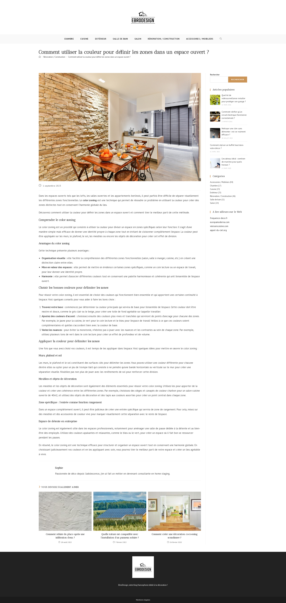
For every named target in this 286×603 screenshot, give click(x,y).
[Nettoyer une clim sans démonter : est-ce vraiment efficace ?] (215, 133)
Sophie (59, 467)
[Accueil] (40, 57)
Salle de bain (215, 199)
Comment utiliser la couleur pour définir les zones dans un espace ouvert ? (99, 57)
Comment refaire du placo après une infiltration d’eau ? (65, 536)
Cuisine (213, 189)
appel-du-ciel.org (218, 230)
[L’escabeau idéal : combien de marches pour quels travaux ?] (215, 163)
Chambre (214, 185)
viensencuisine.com (219, 226)
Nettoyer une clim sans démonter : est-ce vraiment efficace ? (233, 131)
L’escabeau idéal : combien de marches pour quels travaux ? (233, 161)
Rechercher (215, 74)
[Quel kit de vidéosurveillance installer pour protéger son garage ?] (215, 100)
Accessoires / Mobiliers (219, 182)
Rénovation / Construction (221, 196)
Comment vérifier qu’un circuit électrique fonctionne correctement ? (234, 115)
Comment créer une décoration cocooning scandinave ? (175, 536)
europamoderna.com (219, 222)
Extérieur (213, 192)
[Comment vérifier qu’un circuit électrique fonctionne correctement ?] (215, 116)
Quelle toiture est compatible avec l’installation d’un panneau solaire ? (120, 536)
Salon (212, 203)
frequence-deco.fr (218, 218)
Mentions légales (143, 600)
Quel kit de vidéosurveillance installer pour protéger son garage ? (234, 98)
